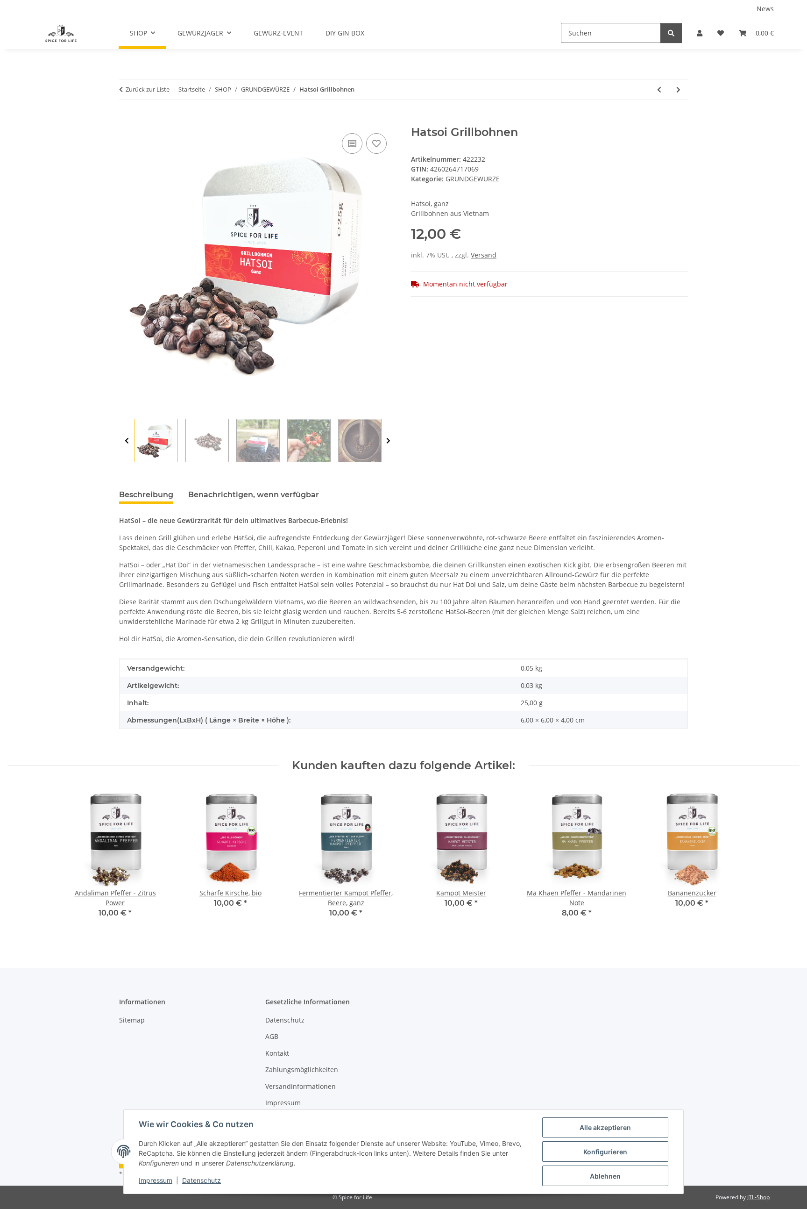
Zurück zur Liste (148, 89)
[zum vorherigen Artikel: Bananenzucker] (659, 89)
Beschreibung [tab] (146, 494)
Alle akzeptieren (605, 1127)
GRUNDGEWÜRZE (473, 178)
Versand (483, 254)
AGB (271, 1036)
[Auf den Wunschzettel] (376, 143)
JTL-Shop (758, 1197)
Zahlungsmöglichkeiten (301, 1069)
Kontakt (277, 1053)
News (765, 8)
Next (388, 441)
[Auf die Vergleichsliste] (352, 143)
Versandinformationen (300, 1086)
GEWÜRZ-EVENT (278, 33)
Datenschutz (201, 1180)
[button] (699, 33)
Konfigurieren (605, 1152)
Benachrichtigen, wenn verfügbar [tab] (253, 494)
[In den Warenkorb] (126, 120)
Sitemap (132, 1020)
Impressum (155, 1180)
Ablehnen (605, 1176)
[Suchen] (671, 33)
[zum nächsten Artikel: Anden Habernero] (678, 89)
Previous (126, 441)
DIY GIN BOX (345, 33)
